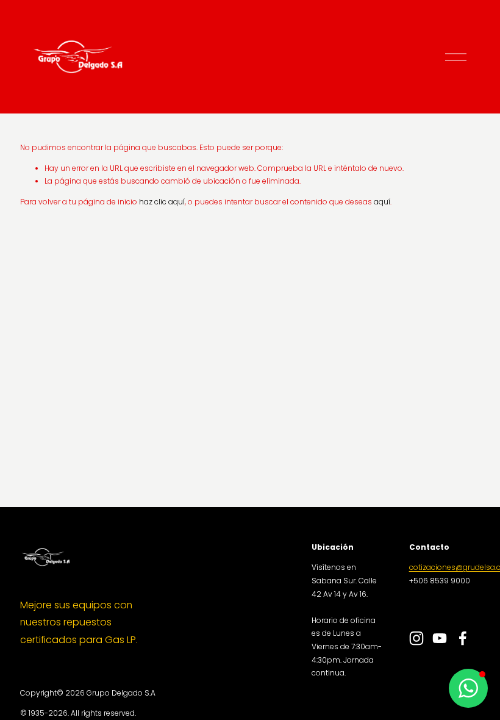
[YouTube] (439, 638)
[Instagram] (416, 638)
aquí (382, 201)
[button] (468, 688)
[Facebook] (462, 638)
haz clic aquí (162, 201)
